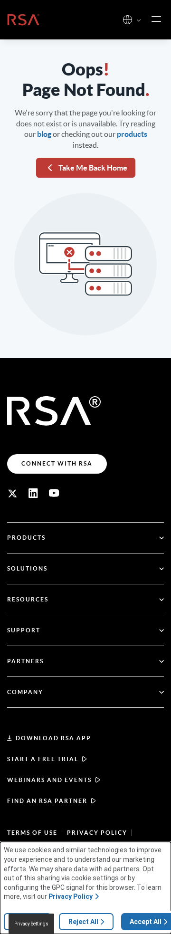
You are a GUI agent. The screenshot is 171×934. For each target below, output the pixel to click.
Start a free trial (42, 759)
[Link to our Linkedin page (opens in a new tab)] (33, 493)
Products (26, 537)
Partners (25, 661)
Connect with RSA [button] (57, 463)
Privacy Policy (97, 832)
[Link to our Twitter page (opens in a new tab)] (12, 493)
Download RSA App (53, 738)
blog (44, 134)
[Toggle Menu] (156, 19)
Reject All (83, 921)
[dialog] (85, 888)
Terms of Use (32, 832)
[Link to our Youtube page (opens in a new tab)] (54, 493)
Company (25, 692)
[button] (139, 21)
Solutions (27, 568)
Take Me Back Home (92, 167)
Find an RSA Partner (47, 801)
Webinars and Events (49, 780)
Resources (27, 599)
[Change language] (127, 19)
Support (23, 630)
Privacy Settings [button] (31, 923)
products (132, 134)
